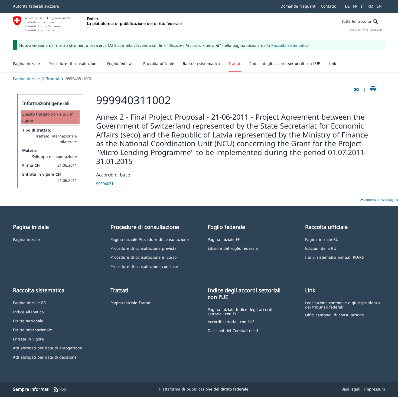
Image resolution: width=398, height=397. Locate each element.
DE (347, 6)
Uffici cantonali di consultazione (334, 314)
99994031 (104, 183)
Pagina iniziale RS (29, 302)
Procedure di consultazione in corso (143, 257)
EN (379, 6)
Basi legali (350, 389)
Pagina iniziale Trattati (131, 302)
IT (362, 6)
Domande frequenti (298, 6)
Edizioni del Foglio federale (233, 248)
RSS (59, 389)
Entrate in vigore (28, 338)
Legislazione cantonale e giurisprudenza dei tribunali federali (342, 304)
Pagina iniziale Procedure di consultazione (149, 239)
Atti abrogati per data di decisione (45, 357)
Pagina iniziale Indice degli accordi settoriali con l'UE (240, 311)
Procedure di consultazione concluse (144, 266)
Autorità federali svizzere (36, 6)
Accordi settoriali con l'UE (231, 321)
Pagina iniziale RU (321, 239)
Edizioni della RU (320, 248)
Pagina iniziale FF (224, 239)
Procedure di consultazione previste (143, 248)
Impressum (374, 389)
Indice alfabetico (28, 311)
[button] (73, 63)
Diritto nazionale (28, 320)
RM (370, 6)
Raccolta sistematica (289, 45)
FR (355, 6)
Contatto (328, 6)
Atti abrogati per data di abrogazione (47, 347)
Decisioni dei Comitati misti (233, 330)
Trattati (52, 78)
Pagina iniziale (26, 78)
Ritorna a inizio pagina (378, 200)
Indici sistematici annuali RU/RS (334, 257)
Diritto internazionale (32, 329)
